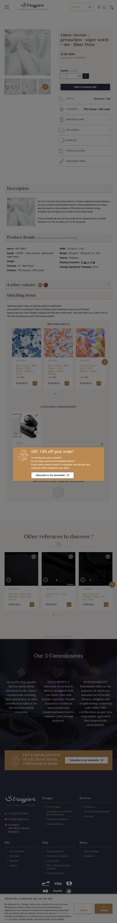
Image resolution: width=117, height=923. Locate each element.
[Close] (101, 444)
